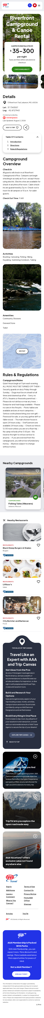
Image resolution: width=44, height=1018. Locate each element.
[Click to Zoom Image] (20, 82)
